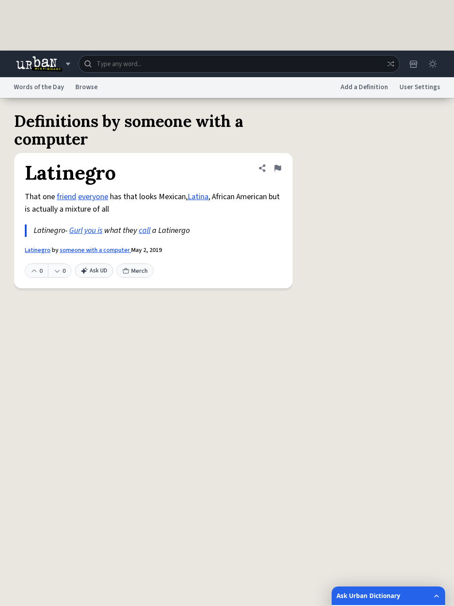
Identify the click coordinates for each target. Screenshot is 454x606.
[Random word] (390, 64)
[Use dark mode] (433, 64)
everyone (93, 196)
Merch (139, 271)
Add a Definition (364, 87)
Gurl (75, 230)
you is (93, 230)
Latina (198, 196)
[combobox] (239, 64)
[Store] (413, 64)
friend (66, 196)
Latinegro (38, 250)
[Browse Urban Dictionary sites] (43, 64)
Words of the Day (39, 87)
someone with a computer (95, 250)
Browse (86, 87)
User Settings (419, 87)
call (144, 230)
